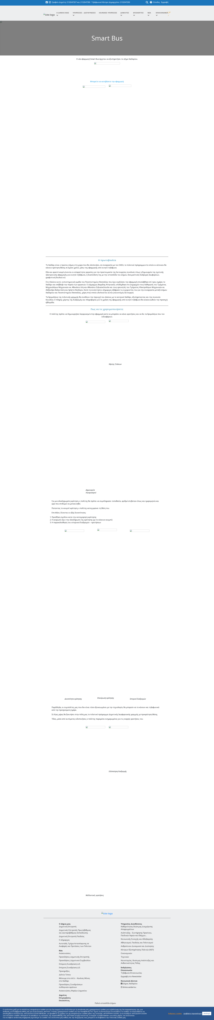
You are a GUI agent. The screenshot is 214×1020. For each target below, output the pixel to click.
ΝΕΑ (149, 13)
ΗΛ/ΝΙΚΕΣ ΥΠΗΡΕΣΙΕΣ (108, 13)
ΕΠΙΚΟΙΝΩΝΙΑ (162, 13)
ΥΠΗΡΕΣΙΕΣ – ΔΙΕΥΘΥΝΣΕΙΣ (84, 13)
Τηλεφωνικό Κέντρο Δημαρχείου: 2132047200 (110, 2)
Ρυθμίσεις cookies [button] (175, 1013)
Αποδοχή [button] (207, 1013)
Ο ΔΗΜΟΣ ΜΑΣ (62, 13)
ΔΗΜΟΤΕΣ (124, 13)
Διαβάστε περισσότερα (192, 1013)
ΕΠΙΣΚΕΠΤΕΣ (138, 13)
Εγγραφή (164, 2)
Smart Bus (107, 38)
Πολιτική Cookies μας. (117, 1017)
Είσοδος (156, 2)
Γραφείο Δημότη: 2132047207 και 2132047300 (71, 2)
